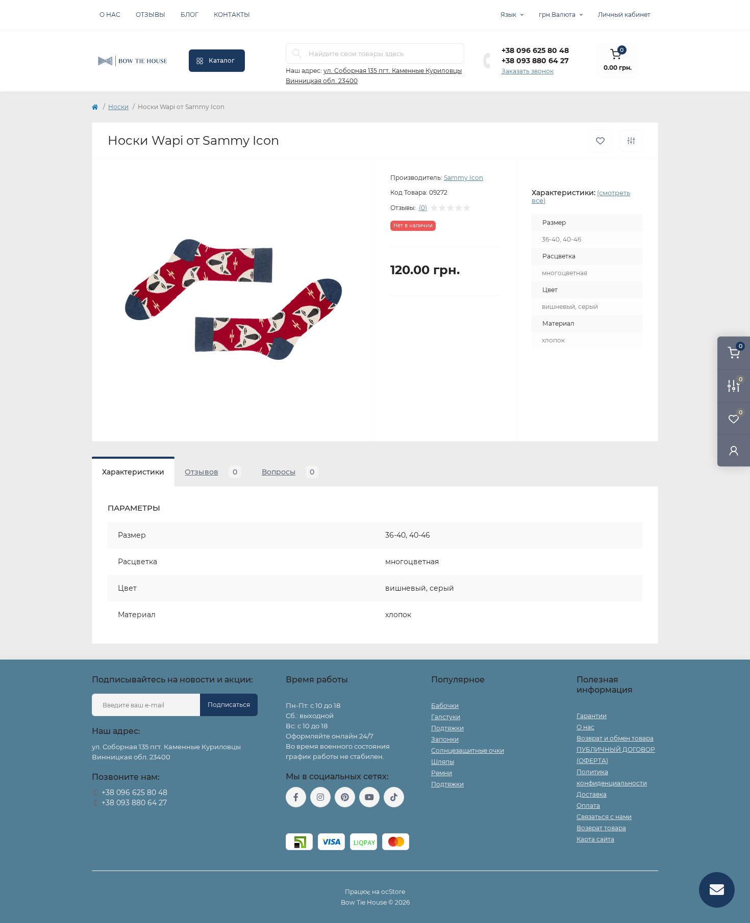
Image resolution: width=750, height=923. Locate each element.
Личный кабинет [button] (624, 14)
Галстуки (445, 717)
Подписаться (229, 704)
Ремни (441, 773)
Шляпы (442, 762)
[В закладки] (600, 140)
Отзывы (150, 14)
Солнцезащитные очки (467, 750)
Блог (189, 14)
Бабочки (445, 705)
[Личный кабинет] (733, 450)
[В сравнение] (631, 140)
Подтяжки (447, 728)
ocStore (393, 891)
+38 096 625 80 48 (535, 50)
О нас (109, 14)
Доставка (592, 794)
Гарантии (592, 716)
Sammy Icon (463, 177)
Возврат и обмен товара (615, 738)
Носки (118, 107)
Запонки (445, 739)
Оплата (588, 805)
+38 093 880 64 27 (535, 60)
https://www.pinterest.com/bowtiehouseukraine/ (345, 797)
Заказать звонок (528, 71)
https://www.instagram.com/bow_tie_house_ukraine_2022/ (320, 797)
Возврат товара (601, 828)
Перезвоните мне (119, 816)
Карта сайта (595, 839)
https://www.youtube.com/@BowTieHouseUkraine (369, 797)
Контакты (232, 14)
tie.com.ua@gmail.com (323, 820)
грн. (557, 14)
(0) (423, 208)
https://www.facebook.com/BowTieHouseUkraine (296, 797)
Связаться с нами (604, 817)
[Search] (297, 53)
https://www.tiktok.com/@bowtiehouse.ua (394, 797)
